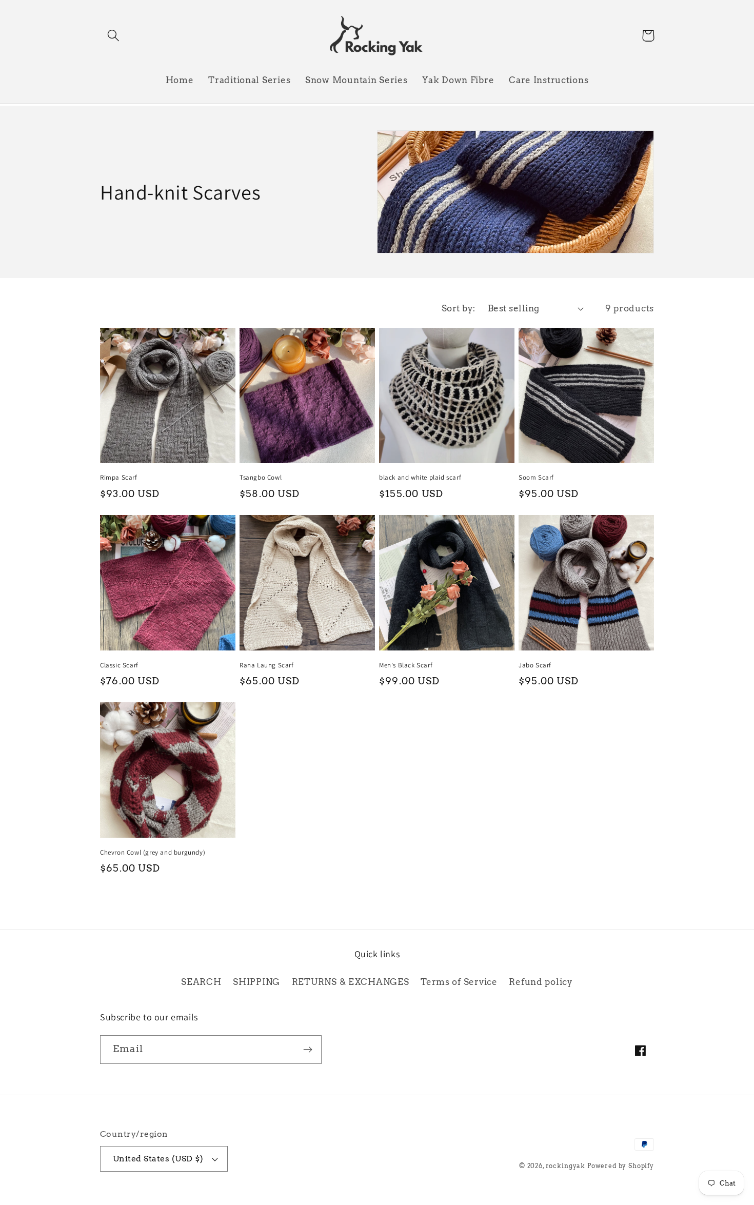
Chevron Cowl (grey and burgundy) (152, 852)
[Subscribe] (307, 1049)
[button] (113, 35)
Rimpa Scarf (118, 477)
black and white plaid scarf (420, 477)
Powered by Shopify (620, 1166)
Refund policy (540, 982)
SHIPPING (256, 982)
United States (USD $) (158, 1158)
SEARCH (201, 982)
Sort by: (458, 308)
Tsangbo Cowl (261, 477)
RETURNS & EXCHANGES (350, 982)
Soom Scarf (536, 477)
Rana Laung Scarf (267, 665)
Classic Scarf (119, 665)
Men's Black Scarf (405, 665)
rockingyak (565, 1166)
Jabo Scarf (535, 665)
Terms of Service (459, 982)
